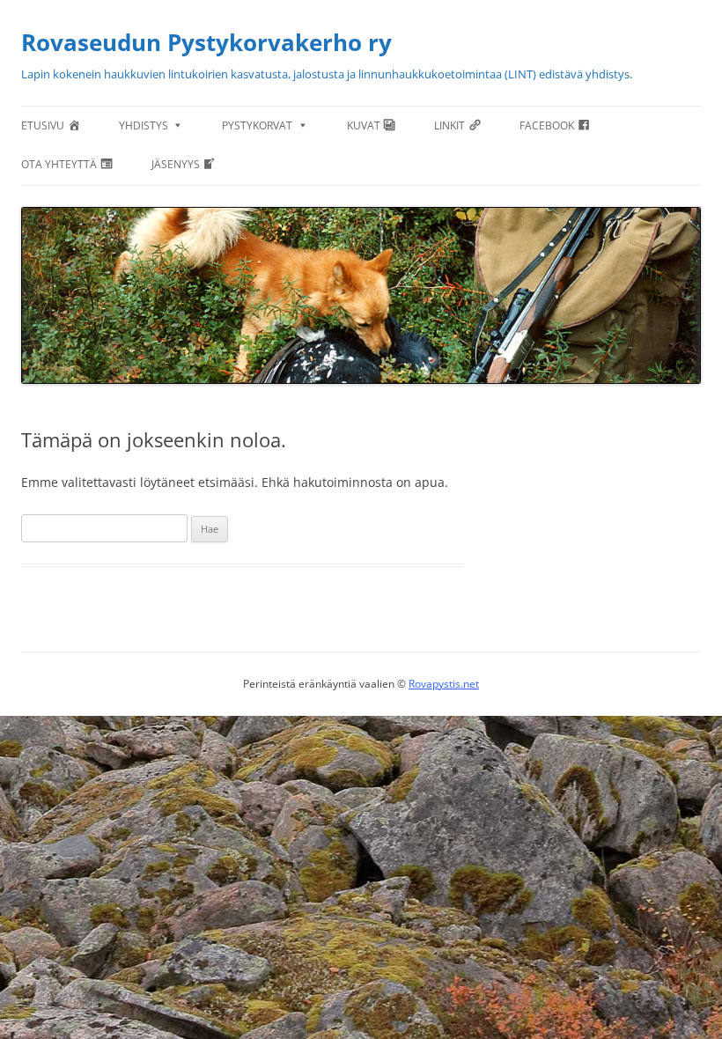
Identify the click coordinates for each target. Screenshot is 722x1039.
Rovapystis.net (444, 683)
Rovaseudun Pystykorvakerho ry (206, 42)
